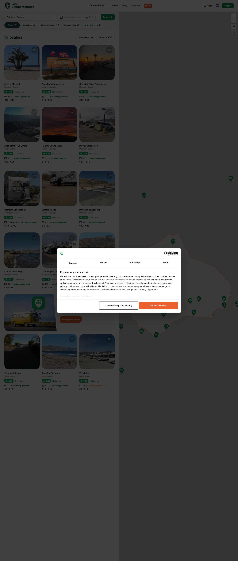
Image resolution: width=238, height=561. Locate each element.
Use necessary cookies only (118, 305)
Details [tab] (103, 262)
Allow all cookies (158, 305)
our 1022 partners (77, 276)
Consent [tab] (72, 263)
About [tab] (166, 262)
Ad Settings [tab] (134, 262)
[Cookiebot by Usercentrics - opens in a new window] (166, 253)
